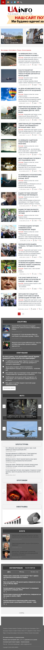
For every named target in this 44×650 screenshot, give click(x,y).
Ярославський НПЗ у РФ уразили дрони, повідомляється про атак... (10, 41)
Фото (22, 396)
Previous (2, 37)
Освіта (19, 630)
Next (42, 37)
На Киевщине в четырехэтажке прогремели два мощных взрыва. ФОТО (29, 176)
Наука (10, 630)
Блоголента (21, 633)
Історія (14, 630)
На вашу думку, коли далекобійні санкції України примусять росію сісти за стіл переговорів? (21, 357)
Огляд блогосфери (12, 633)
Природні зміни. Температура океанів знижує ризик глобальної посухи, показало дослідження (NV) (22, 465)
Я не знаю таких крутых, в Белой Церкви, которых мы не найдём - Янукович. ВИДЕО (29, 279)
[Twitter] (14, 2)
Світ (37, 628)
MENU (3, 2)
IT (26, 630)
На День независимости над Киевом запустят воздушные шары (29, 90)
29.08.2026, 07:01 (11, 451)
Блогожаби (22, 480)
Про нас (5, 644)
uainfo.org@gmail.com (26, 644)
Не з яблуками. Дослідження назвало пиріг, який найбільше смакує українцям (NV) (21, 448)
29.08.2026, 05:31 (11, 468)
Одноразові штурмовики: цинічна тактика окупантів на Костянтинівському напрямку (25, 536)
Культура (5, 630)
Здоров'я (30, 630)
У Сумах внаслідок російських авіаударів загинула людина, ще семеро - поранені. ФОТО (21, 416)
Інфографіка (22, 507)
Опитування (22, 353)
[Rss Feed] (8, 2)
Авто (23, 630)
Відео (4, 633)
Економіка (32, 628)
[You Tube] (18, 2)
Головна (5, 628)
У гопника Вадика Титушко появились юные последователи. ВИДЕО (28, 227)
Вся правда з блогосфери (8, 50)
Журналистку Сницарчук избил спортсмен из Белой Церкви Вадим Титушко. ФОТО (29, 295)
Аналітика (22, 322)
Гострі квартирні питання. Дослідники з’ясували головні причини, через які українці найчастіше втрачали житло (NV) (23, 471)
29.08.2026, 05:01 (11, 475)
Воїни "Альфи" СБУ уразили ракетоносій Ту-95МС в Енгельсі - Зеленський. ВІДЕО (22, 438)
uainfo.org (22, 639)
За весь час (34, 572)
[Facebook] (11, 2)
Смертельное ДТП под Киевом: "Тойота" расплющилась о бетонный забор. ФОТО (29, 125)
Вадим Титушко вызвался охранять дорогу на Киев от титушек (28, 211)
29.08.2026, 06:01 (11, 462)
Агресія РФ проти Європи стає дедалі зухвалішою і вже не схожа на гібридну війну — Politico (26, 327)
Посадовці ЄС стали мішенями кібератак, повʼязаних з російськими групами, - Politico (25, 335)
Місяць (21, 572)
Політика (19, 628)
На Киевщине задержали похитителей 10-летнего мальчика (27, 141)
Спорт (34, 630)
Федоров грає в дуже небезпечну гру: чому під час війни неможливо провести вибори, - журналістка (26, 344)
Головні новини (12, 628)
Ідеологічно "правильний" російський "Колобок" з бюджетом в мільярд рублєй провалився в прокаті (25, 553)
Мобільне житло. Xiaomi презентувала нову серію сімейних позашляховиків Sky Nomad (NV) (21, 459)
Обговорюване (16, 568)
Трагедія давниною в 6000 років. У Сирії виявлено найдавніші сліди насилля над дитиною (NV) (21, 454)
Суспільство (26, 628)
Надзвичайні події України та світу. (33, 57)
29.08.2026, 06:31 (11, 457)
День (9, 572)
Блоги (22, 531)
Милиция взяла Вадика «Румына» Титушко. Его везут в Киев (30, 246)
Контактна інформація (14, 644)
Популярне (30, 568)
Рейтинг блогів (28, 633)
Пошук (19, 50)
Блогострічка (22, 444)
